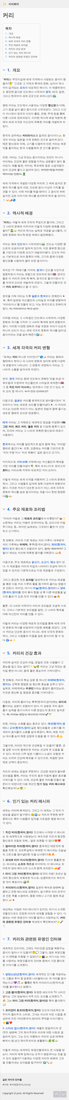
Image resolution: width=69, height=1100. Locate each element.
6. (9, 801)
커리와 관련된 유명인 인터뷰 (21, 56)
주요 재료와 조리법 (16, 45)
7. (9, 938)
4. (9, 509)
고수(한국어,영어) (19, 728)
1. (9, 70)
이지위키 (14, 4)
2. (9, 212)
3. (9, 347)
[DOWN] (63, 1094)
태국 (5, 422)
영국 (48, 92)
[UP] (56, 1094)
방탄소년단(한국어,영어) (19, 974)
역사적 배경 (12, 37)
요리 (22, 87)
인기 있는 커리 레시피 (18, 52)
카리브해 (22, 462)
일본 (34, 296)
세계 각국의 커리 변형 (18, 41)
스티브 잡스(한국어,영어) (20, 1028)
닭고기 (36, 562)
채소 (53, 562)
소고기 (45, 562)
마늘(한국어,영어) (43, 588)
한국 (43, 296)
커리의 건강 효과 (15, 48)
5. (9, 653)
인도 (19, 244)
